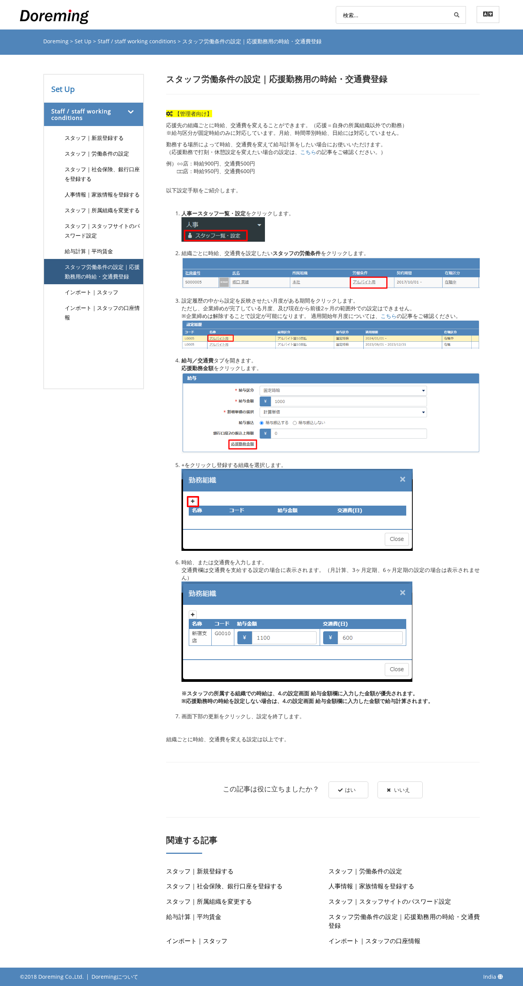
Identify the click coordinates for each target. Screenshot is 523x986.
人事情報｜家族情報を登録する (102, 194)
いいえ (402, 789)
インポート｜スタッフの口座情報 (102, 312)
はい (350, 789)
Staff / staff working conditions (138, 41)
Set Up (84, 41)
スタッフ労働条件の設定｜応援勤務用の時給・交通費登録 (102, 271)
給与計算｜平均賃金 (89, 251)
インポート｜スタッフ (91, 292)
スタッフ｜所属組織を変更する (102, 210)
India (490, 976)
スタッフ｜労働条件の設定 (97, 153)
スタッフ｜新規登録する (94, 137)
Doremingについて (115, 976)
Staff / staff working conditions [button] (81, 114)
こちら (308, 152)
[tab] (93, 114)
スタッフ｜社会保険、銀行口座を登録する (102, 173)
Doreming (56, 41)
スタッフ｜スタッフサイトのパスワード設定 (102, 230)
